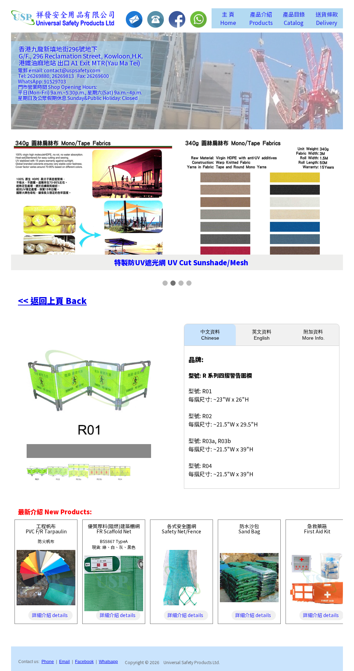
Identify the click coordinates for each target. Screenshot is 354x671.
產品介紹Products (261, 18)
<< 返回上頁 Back (52, 300)
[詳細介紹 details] (46, 603)
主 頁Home (228, 18)
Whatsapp (108, 661)
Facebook (84, 661)
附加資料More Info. (313, 335)
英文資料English (261, 335)
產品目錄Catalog (294, 18)
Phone (47, 661)
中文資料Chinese (210, 335)
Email (64, 661)
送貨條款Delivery (327, 18)
